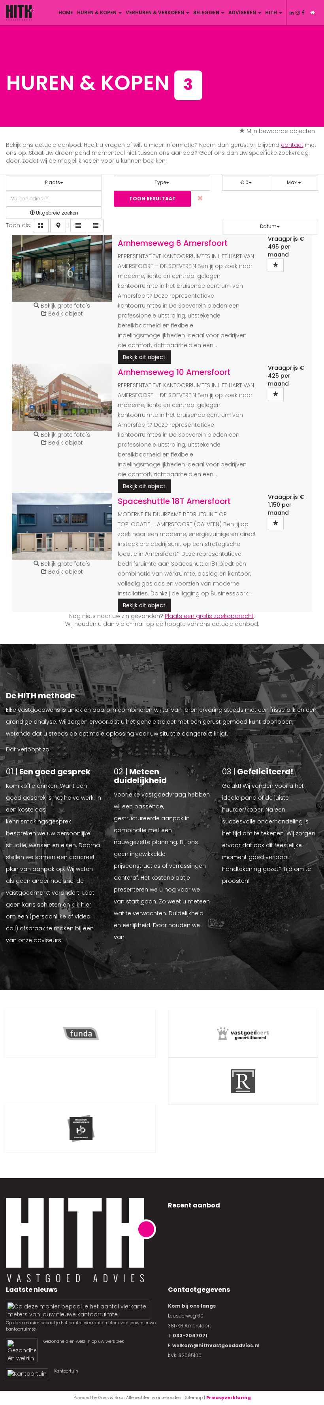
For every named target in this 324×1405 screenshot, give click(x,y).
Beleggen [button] (206, 12)
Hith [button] (271, 12)
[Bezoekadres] (312, 12)
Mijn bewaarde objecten (280, 131)
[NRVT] (243, 1081)
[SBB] (81, 1128)
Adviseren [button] (242, 12)
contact (292, 145)
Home (65, 12)
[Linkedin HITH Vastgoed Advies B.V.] (291, 12)
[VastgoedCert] (243, 1033)
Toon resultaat (152, 198)
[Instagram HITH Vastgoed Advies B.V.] (297, 12)
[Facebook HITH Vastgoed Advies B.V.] (303, 12)
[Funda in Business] (81, 1033)
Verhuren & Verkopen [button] (155, 12)
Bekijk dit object (144, 357)
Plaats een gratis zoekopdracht (209, 616)
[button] (41, 225)
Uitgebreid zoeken (56, 212)
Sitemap (194, 1397)
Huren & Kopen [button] (97, 12)
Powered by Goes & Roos (99, 1397)
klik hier (81, 905)
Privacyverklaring (228, 1397)
